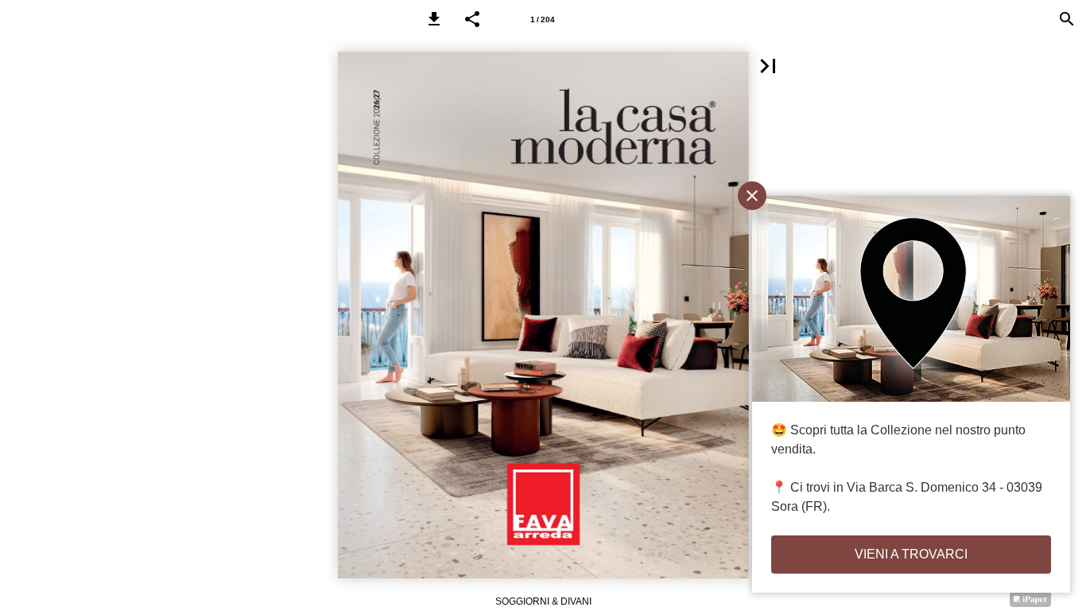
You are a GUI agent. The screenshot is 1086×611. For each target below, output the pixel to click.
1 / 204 (542, 19)
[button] (434, 19)
